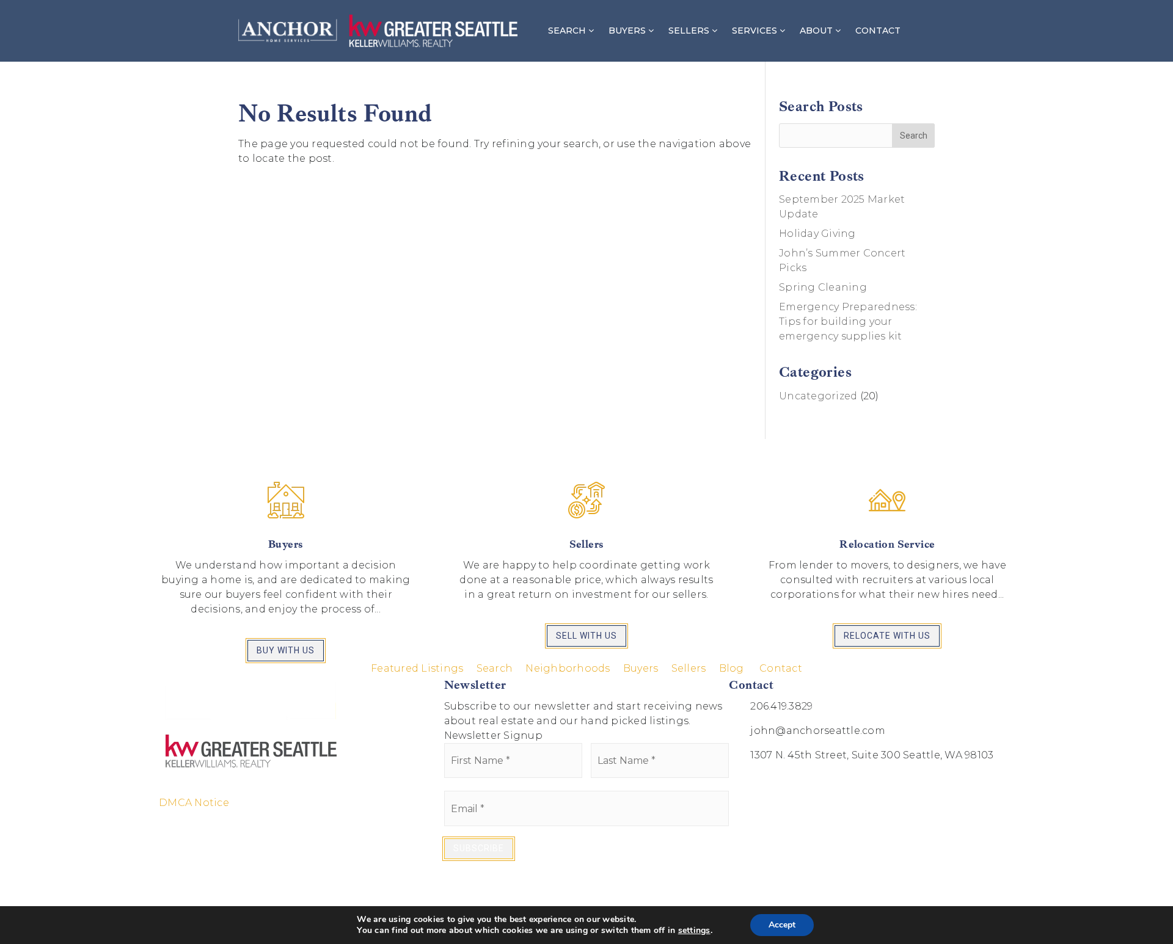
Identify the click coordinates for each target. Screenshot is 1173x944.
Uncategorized (818, 396)
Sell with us (586, 636)
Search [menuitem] (568, 30)
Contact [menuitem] (878, 30)
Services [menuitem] (756, 30)
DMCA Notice (194, 802)
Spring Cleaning (823, 287)
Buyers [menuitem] (628, 30)
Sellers (688, 668)
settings (694, 930)
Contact (780, 668)
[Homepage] (377, 31)
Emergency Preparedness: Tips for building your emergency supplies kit (848, 321)
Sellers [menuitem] (690, 30)
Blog (731, 668)
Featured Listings (417, 668)
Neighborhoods (567, 668)
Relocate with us (887, 636)
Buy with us (286, 650)
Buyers (641, 668)
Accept (782, 925)
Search (495, 668)
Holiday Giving (817, 233)
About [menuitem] (817, 30)
